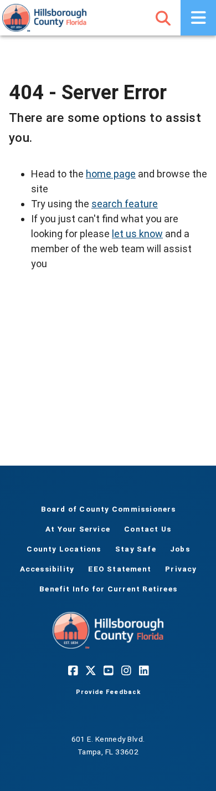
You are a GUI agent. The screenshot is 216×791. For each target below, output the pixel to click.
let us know (137, 233)
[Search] (163, 17)
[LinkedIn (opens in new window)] (143, 671)
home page (111, 174)
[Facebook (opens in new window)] (72, 671)
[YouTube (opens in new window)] (108, 671)
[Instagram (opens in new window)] (126, 671)
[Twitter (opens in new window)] (90, 671)
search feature (124, 204)
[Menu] (198, 17)
